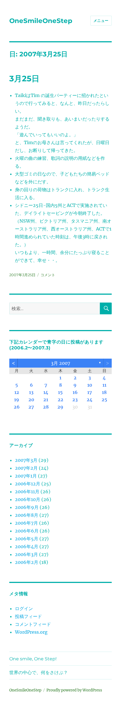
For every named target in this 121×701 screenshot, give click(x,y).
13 (31, 392)
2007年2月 (26, 468)
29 (60, 407)
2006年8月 (26, 515)
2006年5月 (26, 538)
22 (60, 399)
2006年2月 (26, 562)
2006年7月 (26, 523)
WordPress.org (31, 632)
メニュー (101, 20)
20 (31, 399)
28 (46, 407)
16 (75, 392)
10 (89, 385)
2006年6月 (27, 531)
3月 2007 (60, 363)
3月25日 (24, 78)
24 (90, 399)
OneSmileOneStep (40, 21)
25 (104, 399)
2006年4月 (26, 546)
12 (16, 392)
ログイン (24, 608)
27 (31, 407)
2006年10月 (27, 499)
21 (45, 399)
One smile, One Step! (33, 658)
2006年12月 (27, 483)
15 (60, 392)
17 (89, 392)
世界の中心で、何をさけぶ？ (38, 672)
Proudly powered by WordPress (74, 690)
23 (75, 399)
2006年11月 (27, 491)
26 (17, 407)
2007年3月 (26, 460)
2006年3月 (26, 554)
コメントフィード (33, 624)
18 (104, 392)
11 (104, 385)
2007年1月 (26, 476)
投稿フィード (28, 616)
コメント (48, 275)
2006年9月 (27, 507)
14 (45, 392)
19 (16, 399)
